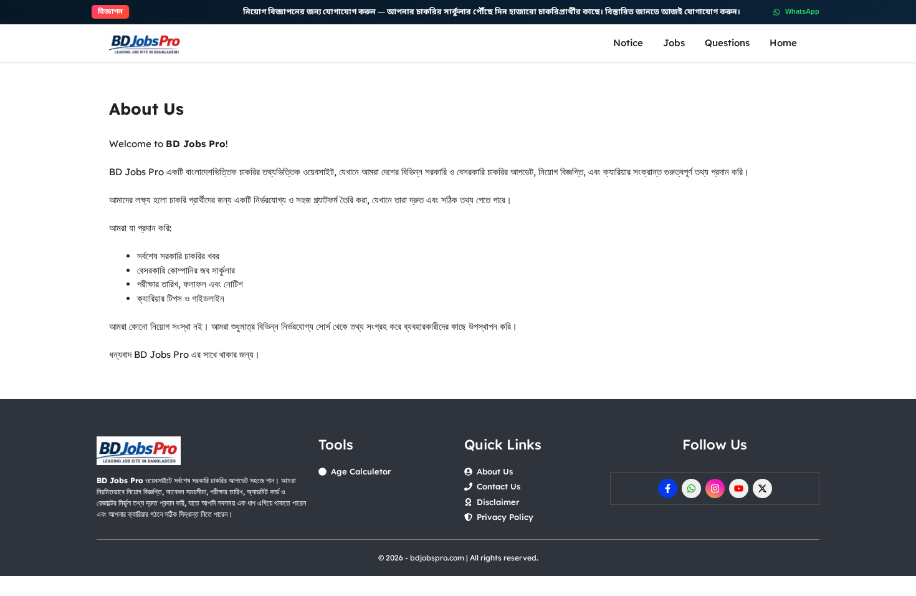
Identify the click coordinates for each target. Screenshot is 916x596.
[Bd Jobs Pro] (146, 43)
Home (783, 43)
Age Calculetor (361, 471)
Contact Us (498, 486)
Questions (727, 43)
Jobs (674, 43)
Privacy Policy (505, 517)
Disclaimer (498, 502)
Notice (628, 43)
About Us (495, 471)
